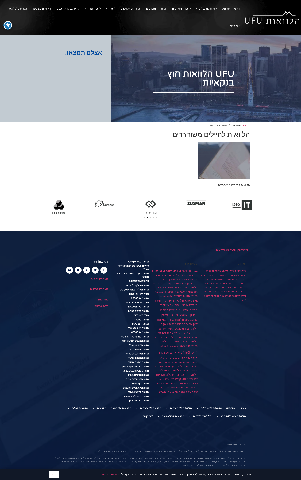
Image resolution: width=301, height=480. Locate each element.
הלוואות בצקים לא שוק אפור (135, 340)
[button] (144, 217)
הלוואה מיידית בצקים (173, 324)
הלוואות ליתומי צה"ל (139, 345)
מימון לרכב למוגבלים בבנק (136, 370)
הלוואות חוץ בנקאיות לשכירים (169, 366)
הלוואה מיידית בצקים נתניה (182, 328)
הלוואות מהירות (162, 384)
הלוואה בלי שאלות (213, 271)
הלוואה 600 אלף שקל (138, 261)
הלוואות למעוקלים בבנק (137, 379)
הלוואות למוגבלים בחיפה (137, 353)
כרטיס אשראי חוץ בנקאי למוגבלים (175, 392)
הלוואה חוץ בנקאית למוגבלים (180, 287)
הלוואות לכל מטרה (16, 8)
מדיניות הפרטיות (109, 474)
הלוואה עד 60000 (140, 332)
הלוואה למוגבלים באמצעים (136, 396)
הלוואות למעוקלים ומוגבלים (136, 388)
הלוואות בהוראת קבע (69, 8)
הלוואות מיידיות (189, 387)
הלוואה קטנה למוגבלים (169, 346)
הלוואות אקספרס (130, 8)
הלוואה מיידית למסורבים (183, 341)
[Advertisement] (55, 83)
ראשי (237, 8)
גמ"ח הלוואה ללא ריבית (137, 302)
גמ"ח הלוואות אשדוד (139, 294)
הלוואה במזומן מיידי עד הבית (135, 336)
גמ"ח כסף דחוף (228, 271)
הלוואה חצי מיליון (140, 323)
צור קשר (235, 26)
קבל (54, 474)
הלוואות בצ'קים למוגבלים (215, 288)
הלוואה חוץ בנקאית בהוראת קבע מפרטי (218, 279)
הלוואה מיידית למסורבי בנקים (172, 337)
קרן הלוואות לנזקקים (139, 281)
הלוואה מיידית (174, 300)
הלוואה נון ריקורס (140, 383)
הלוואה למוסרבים (156, 8)
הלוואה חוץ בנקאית (225, 275)
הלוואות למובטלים (190, 370)
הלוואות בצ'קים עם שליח (170, 358)
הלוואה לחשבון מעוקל (138, 392)
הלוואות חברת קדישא (138, 358)
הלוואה (177, 270)
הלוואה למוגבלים (181, 296)
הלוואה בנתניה (240, 275)
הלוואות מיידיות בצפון (138, 375)
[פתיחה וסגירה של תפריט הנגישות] (8, 25)
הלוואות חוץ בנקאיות (175, 362)
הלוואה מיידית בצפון (139, 400)
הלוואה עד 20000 (220, 283)
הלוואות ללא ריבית (238, 292)
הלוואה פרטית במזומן (138, 349)
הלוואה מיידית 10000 (237, 283)
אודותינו (226, 8)
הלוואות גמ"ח (94, 8)
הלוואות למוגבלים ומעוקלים (182, 374)
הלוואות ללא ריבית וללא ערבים (217, 292)
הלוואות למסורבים (182, 8)
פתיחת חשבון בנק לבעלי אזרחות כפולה (230, 296)
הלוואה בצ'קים (165, 271)
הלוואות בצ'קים (42, 8)
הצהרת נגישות (99, 279)
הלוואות (113, 8)
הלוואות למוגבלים (209, 8)
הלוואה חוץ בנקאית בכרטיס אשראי (168, 283)
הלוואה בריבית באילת (138, 311)
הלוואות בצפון (192, 362)
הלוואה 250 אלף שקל (138, 328)
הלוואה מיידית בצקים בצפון (135, 366)
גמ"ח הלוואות (240, 271)
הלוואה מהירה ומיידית (138, 362)
